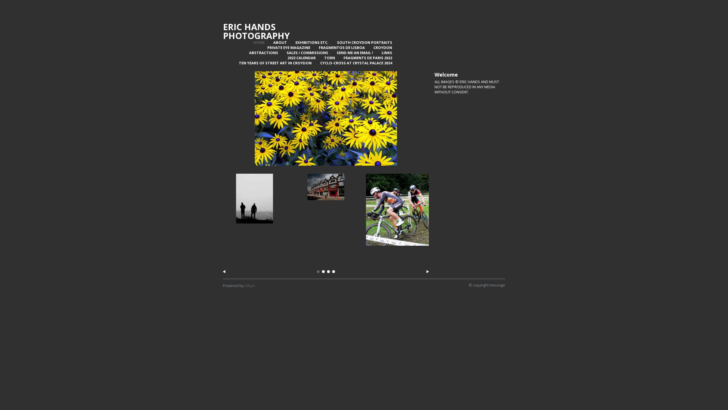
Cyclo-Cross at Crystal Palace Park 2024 (397, 252)
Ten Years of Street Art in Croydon (275, 62)
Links (387, 52)
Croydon (382, 47)
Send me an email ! (355, 52)
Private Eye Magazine (288, 47)
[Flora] (326, 118)
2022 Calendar (302, 57)
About (280, 42)
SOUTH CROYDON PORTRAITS (364, 42)
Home (259, 42)
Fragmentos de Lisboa (342, 47)
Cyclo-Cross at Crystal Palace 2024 (356, 62)
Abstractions (263, 52)
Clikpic (249, 285)
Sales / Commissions (307, 52)
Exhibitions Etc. (311, 42)
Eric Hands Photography (256, 31)
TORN (329, 57)
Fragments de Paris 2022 (368, 57)
